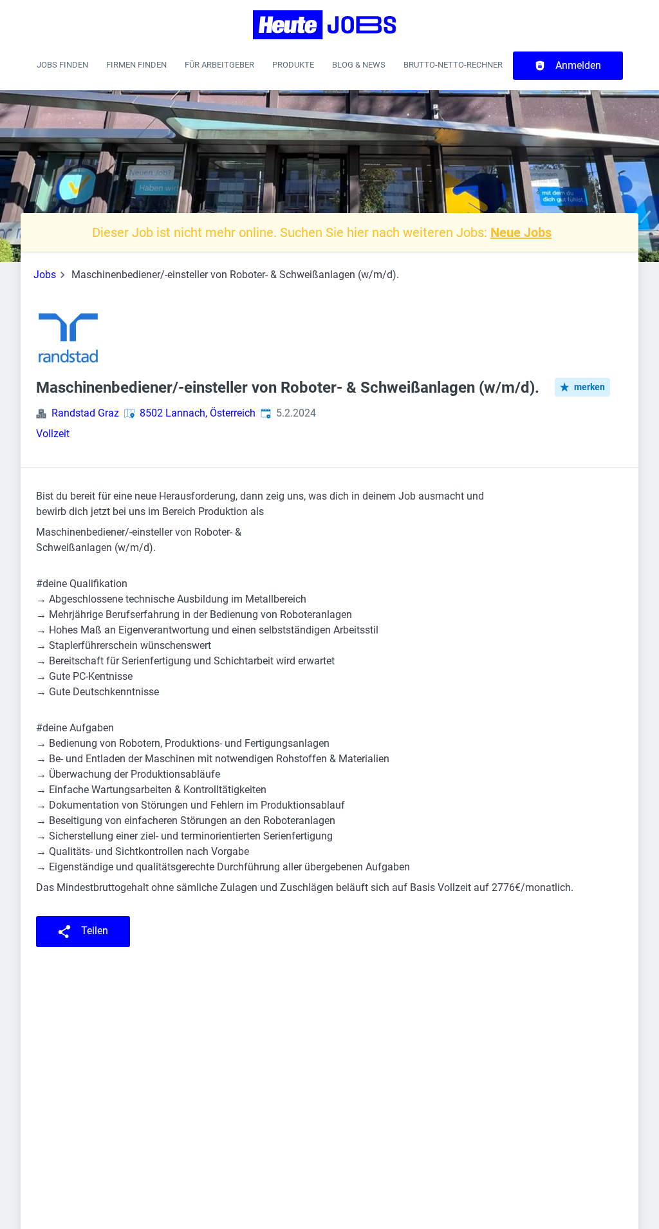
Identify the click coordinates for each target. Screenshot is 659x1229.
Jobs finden (62, 65)
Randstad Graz (85, 413)
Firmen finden (136, 65)
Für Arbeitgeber (219, 65)
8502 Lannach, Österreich (197, 413)
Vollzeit (53, 433)
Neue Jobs (521, 232)
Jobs (44, 274)
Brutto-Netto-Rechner (453, 65)
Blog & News (358, 65)
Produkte (293, 65)
